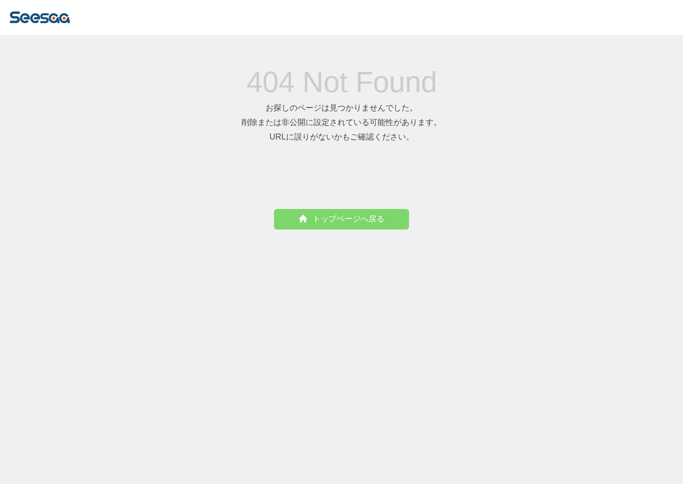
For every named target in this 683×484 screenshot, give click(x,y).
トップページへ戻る (348, 218)
